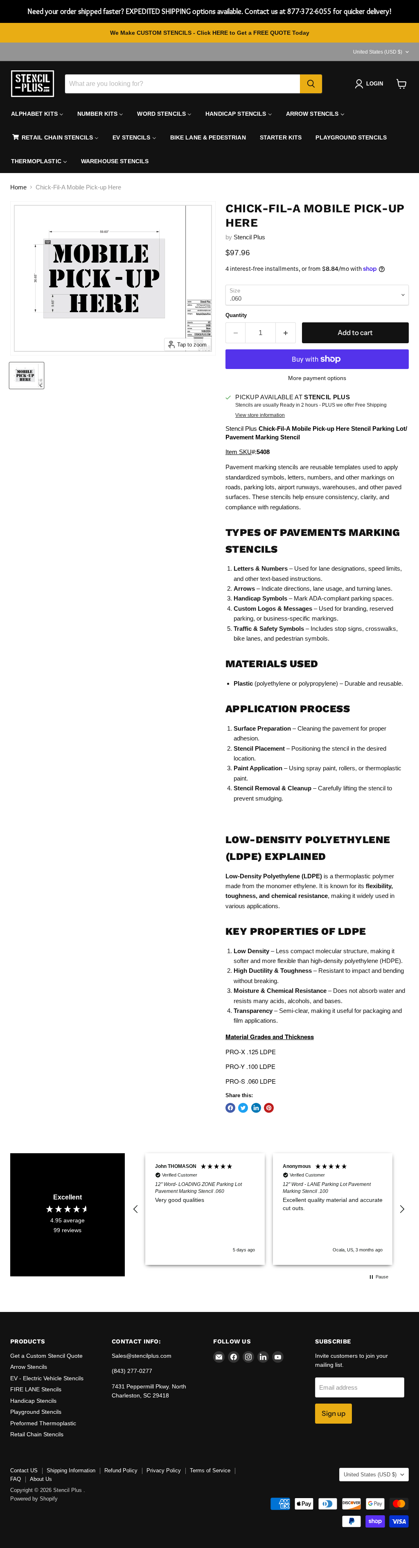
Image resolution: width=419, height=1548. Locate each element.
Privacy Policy (163, 1470)
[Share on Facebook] (230, 1108)
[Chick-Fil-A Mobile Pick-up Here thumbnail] (26, 375)
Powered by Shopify (34, 1499)
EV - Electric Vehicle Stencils (46, 1378)
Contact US (24, 1470)
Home (18, 187)
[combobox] (182, 83)
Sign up (333, 1413)
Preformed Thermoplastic (43, 1423)
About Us (41, 1479)
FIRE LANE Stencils (35, 1389)
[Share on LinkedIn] (256, 1108)
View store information (260, 415)
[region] (269, 1209)
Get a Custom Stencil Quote (46, 1355)
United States (377, 52)
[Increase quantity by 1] (286, 332)
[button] (136, 1209)
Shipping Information (71, 1470)
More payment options (317, 378)
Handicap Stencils (33, 1400)
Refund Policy (120, 1470)
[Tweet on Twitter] (243, 1108)
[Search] (311, 83)
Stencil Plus (249, 237)
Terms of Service (210, 1470)
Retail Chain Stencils (36, 1434)
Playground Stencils (35, 1411)
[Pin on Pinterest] (269, 1108)
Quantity (236, 315)
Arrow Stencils (28, 1367)
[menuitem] (37, 113)
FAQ (15, 1479)
